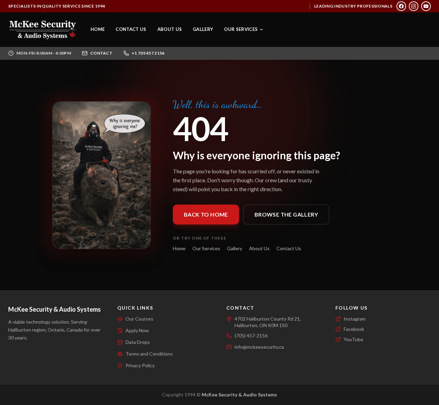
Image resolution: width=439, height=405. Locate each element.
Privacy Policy (140, 365)
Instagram (355, 319)
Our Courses (139, 319)
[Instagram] (413, 6)
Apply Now (137, 330)
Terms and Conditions (149, 354)
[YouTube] (426, 6)
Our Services (241, 29)
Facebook (354, 329)
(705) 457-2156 (251, 335)
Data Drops (138, 342)
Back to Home (206, 214)
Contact (101, 53)
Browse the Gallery (286, 214)
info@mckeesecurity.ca (259, 347)
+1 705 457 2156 (148, 53)
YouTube (353, 339)
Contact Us (131, 29)
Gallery (203, 29)
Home (98, 29)
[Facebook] (401, 6)
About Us (169, 29)
